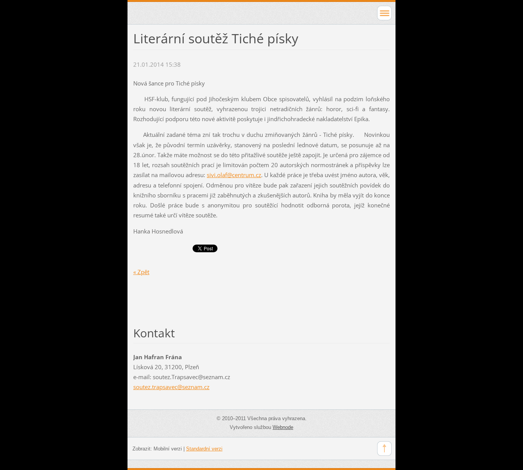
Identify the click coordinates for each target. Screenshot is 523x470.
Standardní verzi (204, 449)
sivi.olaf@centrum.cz (234, 175)
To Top (384, 448)
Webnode (283, 427)
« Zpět (141, 272)
